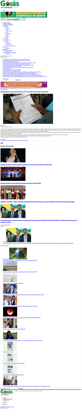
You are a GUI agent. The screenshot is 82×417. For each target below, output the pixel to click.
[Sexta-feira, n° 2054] (10, 350)
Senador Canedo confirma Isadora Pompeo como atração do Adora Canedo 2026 (26, 165)
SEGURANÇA (8, 48)
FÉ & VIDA (5, 38)
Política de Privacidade (7, 398)
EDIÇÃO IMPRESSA (7, 23)
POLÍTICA (5, 41)
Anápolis (7, 35)
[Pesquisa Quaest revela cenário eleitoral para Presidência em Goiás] (10, 304)
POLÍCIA (5, 46)
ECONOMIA (8, 53)
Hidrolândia (7, 34)
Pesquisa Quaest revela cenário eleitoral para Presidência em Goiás (16, 63)
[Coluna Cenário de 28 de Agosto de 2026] (10, 373)
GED (2, 143)
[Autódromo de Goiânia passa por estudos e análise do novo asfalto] (10, 270)
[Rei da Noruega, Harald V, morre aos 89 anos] (10, 327)
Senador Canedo (8, 33)
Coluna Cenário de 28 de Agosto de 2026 (11, 70)
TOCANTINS (8, 28)
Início (2, 88)
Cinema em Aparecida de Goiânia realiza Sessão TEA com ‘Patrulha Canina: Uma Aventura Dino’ (23, 75)
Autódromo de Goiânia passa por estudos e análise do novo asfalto (16, 60)
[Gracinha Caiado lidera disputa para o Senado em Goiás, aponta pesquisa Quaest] (10, 293)
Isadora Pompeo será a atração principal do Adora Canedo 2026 (21, 183)
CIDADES (5, 26)
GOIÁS (7, 29)
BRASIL (7, 27)
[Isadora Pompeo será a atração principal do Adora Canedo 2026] (13, 180)
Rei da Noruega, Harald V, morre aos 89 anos (12, 66)
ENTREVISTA (8, 43)
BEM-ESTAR (8, 40)
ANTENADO (8, 42)
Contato (4, 397)
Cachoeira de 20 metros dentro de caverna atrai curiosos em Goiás (16, 59)
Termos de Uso (6, 400)
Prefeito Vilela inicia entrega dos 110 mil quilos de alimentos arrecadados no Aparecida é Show (22, 71)
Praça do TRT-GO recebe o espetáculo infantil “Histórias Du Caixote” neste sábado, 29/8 (21, 74)
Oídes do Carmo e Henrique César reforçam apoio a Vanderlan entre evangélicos (19, 73)
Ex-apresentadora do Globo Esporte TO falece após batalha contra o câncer (18, 67)
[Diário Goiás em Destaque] (10, 8)
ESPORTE (5, 49)
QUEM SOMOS (6, 22)
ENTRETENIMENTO (8, 50)
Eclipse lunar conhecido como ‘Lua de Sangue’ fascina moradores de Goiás (18, 65)
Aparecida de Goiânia (9, 30)
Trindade (7, 37)
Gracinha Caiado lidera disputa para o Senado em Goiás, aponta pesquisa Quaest (19, 62)
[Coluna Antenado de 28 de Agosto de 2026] (10, 361)
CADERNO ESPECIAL (8, 25)
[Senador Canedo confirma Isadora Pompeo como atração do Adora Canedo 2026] (13, 162)
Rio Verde (7, 36)
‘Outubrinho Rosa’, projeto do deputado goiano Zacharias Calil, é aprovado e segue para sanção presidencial (25, 76)
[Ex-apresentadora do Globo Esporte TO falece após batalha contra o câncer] (10, 339)
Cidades (4, 88)
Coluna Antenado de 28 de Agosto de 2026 (12, 69)
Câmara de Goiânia (8, 44)
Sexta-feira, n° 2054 (7, 68)
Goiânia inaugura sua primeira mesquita (11, 61)
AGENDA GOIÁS (9, 51)
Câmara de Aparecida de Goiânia (11, 45)
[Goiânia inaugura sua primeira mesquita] (10, 281)
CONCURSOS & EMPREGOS (9, 52)
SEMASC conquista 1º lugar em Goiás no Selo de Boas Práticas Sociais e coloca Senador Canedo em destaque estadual (37, 202)
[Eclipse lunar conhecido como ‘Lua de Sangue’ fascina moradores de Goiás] (10, 316)
